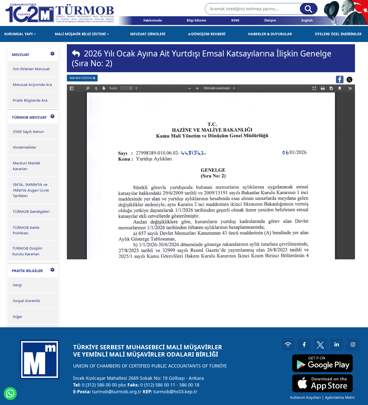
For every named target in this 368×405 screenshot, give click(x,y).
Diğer (17, 316)
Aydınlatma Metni (340, 397)
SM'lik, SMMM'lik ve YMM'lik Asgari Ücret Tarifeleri (31, 190)
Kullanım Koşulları (305, 397)
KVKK (235, 20)
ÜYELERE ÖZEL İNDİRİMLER (338, 33)
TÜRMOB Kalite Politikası (26, 230)
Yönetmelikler (24, 147)
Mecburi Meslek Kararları (26, 165)
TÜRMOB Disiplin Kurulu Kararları (27, 251)
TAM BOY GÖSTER (81, 78)
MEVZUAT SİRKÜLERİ (147, 33)
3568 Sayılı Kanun (28, 131)
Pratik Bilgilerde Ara (30, 100)
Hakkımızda (152, 20)
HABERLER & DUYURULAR (270, 33)
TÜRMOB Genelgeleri (31, 211)
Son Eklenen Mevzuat (31, 68)
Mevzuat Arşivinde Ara (32, 84)
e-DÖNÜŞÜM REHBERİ (206, 33)
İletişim (270, 20)
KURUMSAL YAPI (19, 33)
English (307, 20)
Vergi (17, 284)
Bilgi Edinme (196, 20)
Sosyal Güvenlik (26, 300)
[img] (76, 53)
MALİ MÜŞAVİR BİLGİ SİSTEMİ (81, 33)
